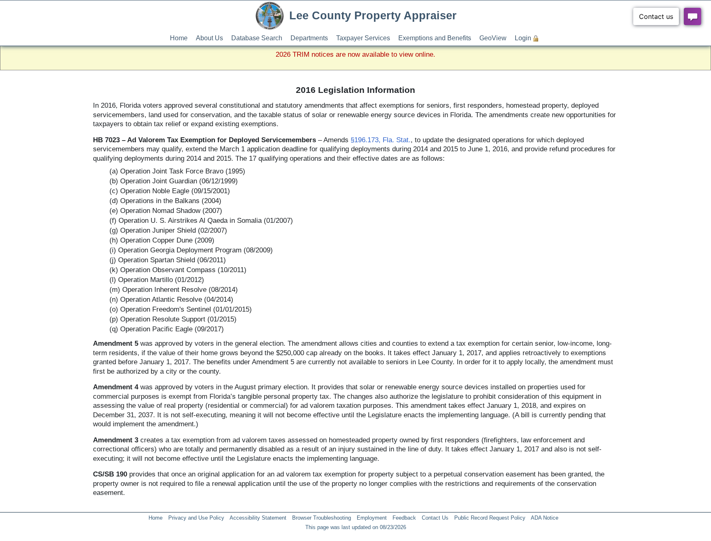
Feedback (404, 518)
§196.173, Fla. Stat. (381, 140)
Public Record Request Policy (489, 518)
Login (523, 38)
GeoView (493, 38)
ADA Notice (544, 518)
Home (179, 38)
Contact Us (435, 518)
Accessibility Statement (258, 518)
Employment (372, 518)
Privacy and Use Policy (196, 518)
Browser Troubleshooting (321, 518)
